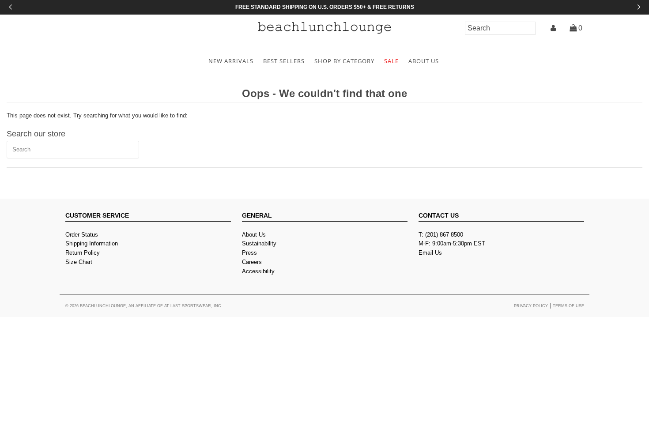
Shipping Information (91, 243)
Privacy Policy (531, 306)
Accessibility (258, 271)
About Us (254, 234)
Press (249, 252)
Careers (252, 262)
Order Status (81, 234)
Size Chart (78, 262)
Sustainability (259, 243)
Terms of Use (568, 306)
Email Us (430, 252)
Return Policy (82, 252)
